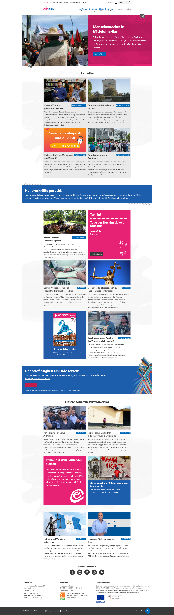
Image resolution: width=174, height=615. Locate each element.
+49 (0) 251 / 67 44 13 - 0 (35, 595)
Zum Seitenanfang (138, 611)
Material (119, 9)
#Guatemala (81, 433)
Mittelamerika (57, 2)
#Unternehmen (124, 338)
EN (47, 2)
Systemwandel (80, 155)
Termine (72, 2)
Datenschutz (65, 611)
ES (50, 2)
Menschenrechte (106, 10)
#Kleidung (81, 288)
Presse (78, 2)
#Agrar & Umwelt (122, 105)
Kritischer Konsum (88, 10)
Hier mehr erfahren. (120, 198)
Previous (26, 40)
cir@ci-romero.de (33, 593)
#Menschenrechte (78, 105)
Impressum (56, 611)
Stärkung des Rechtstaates (37, 378)
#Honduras (125, 539)
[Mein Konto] (116, 2)
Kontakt (84, 2)
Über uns (65, 2)
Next (84, 40)
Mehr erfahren (99, 46)
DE (44, 2)
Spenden (127, 9)
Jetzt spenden (31, 385)
